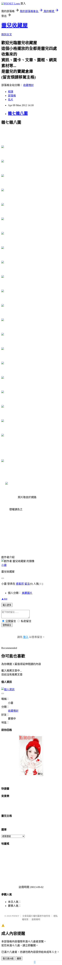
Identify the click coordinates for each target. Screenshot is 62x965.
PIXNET (15, 916)
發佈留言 (7, 625)
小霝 (4, 565)
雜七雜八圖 (18, 113)
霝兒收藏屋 (14, 25)
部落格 (12, 95)
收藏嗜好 (28, 85)
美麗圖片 (27, 593)
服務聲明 (36, 919)
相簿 (10, 91)
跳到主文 (6, 34)
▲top (4, 598)
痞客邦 (20, 583)
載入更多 (7, 605)
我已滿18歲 (8, 958)
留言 (27, 583)
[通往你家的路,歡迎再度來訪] (31, 775)
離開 (19, 958)
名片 (10, 99)
